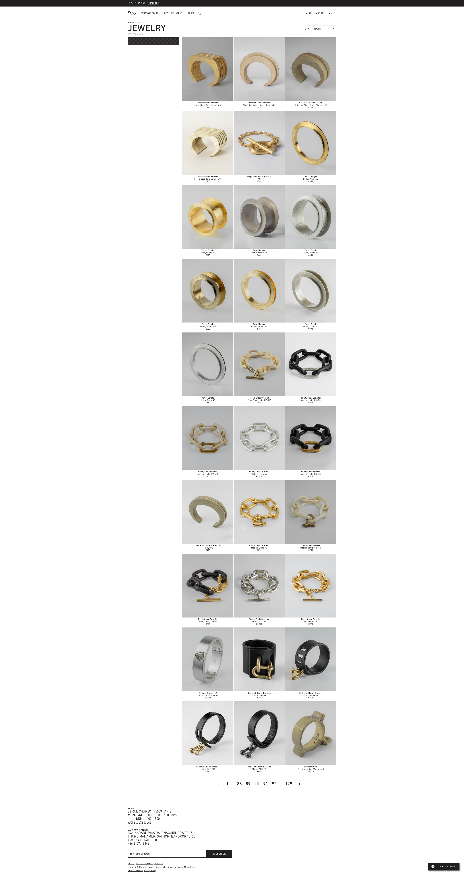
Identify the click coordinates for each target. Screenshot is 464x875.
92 (274, 784)
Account (320, 13)
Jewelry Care (154, 867)
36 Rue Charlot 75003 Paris (149, 811)
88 (239, 784)
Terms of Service (135, 871)
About (310, 13)
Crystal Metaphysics (186, 867)
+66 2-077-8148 (138, 843)
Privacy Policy (150, 871)
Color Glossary (169, 867)
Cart (331, 13)
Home (130, 23)
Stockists (147, 864)
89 (248, 784)
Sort (307, 29)
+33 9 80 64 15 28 (139, 822)
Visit (138, 864)
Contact (158, 864)
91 (265, 784)
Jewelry (169, 13)
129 (288, 784)
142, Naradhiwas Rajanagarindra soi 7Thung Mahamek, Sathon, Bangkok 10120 (161, 834)
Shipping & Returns (137, 867)
